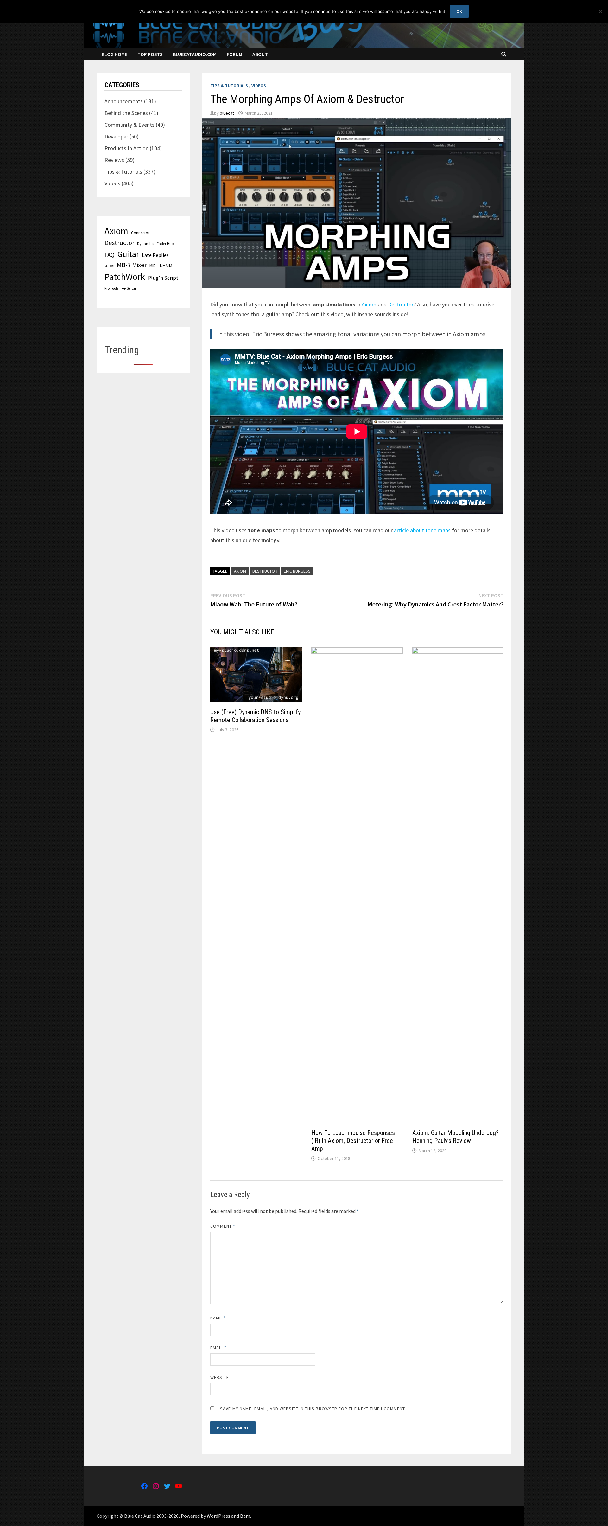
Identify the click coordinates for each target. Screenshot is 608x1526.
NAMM (166, 265)
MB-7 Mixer (132, 265)
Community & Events (129, 124)
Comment (222, 1226)
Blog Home (114, 54)
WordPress (218, 1516)
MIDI (153, 265)
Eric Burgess (297, 571)
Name (217, 1318)
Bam (245, 1516)
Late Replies (155, 255)
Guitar (128, 254)
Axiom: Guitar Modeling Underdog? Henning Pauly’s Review (455, 1136)
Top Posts (150, 54)
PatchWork (124, 276)
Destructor (401, 304)
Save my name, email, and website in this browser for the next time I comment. (313, 1409)
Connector (140, 232)
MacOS (109, 266)
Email (218, 1347)
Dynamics (145, 243)
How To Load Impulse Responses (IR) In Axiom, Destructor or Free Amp (353, 1140)
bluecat (227, 113)
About (260, 54)
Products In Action (126, 148)
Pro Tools (111, 288)
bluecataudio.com (195, 54)
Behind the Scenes (126, 113)
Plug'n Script (163, 277)
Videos (258, 85)
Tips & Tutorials (229, 85)
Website (219, 1377)
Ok (459, 11)
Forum (234, 54)
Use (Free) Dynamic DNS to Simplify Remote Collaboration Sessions (255, 716)
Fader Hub (165, 243)
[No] (600, 11)
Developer (116, 136)
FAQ (109, 255)
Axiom (369, 304)
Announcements (123, 101)
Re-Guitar (128, 288)
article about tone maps (422, 530)
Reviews (114, 160)
